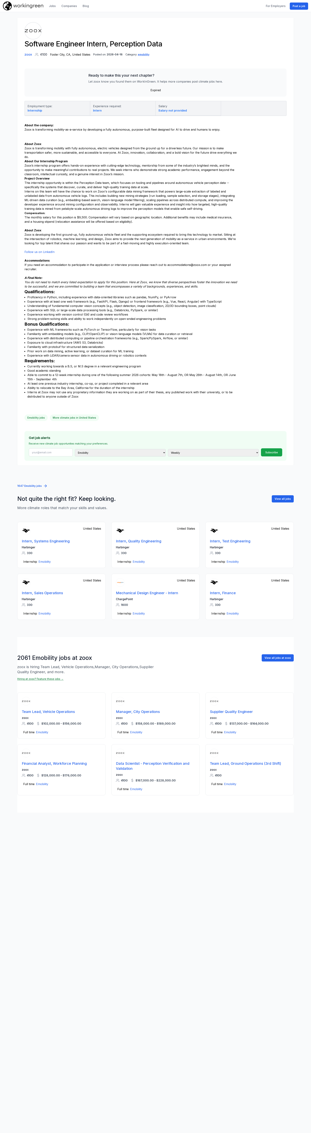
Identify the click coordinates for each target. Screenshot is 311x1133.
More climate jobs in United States (74, 417)
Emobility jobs (36, 417)
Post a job (299, 6)
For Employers (275, 6)
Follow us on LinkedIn (39, 252)
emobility (143, 54)
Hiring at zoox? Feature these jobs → (40, 678)
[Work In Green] (23, 5)
